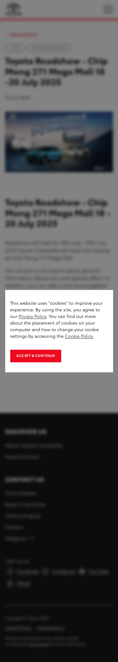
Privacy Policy (32, 316)
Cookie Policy (79, 336)
